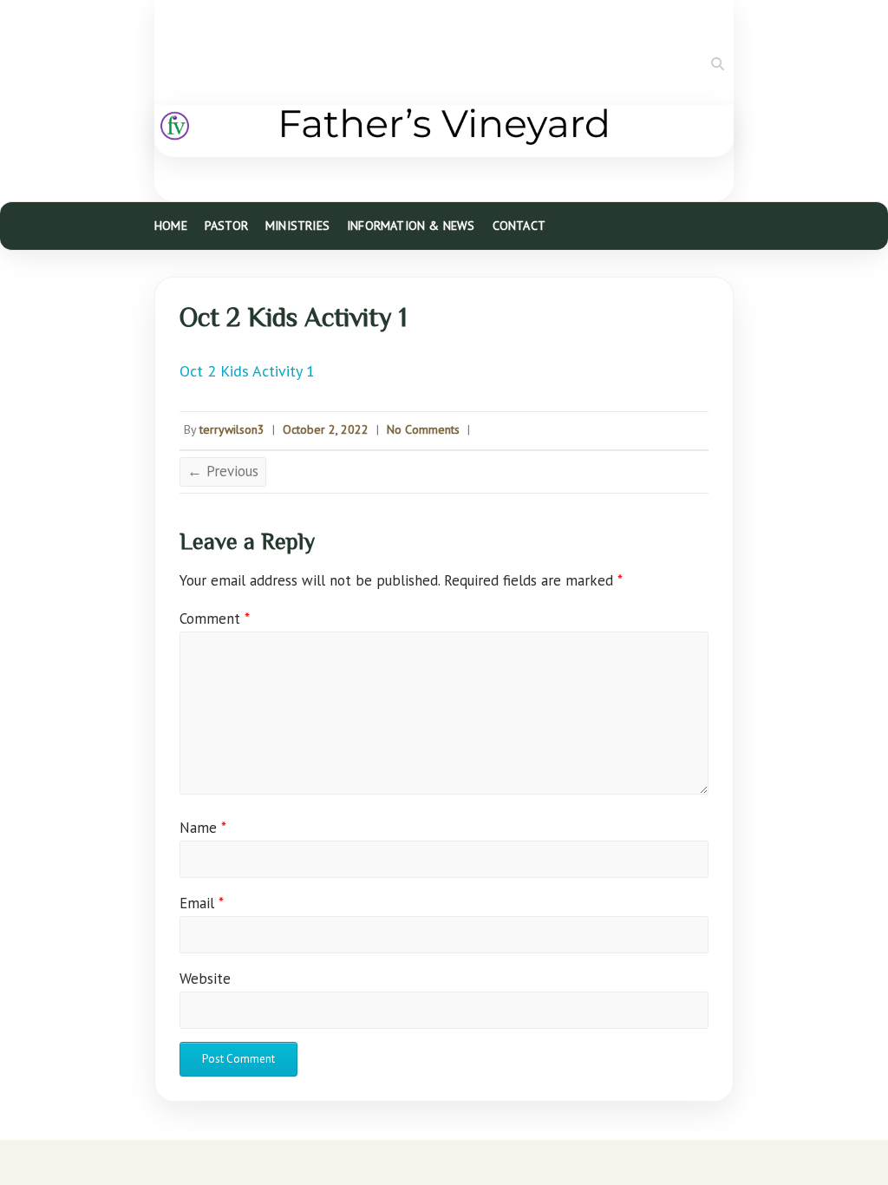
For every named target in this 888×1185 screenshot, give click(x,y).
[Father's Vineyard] (444, 131)
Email (202, 903)
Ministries (297, 225)
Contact (519, 225)
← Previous (222, 471)
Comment (215, 618)
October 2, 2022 (326, 429)
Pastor (226, 225)
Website (205, 978)
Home (170, 225)
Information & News (411, 225)
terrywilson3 (231, 429)
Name (203, 827)
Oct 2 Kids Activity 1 (247, 371)
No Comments (423, 429)
